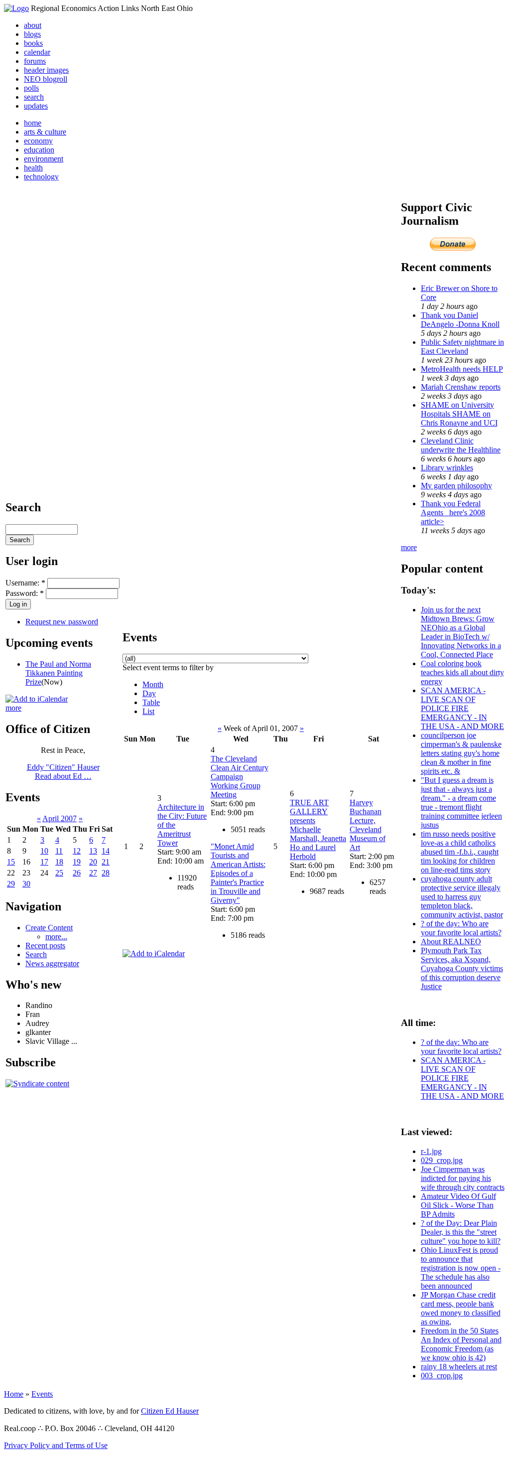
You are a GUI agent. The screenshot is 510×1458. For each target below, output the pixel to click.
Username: (25, 583)
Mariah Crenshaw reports (461, 387)
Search (36, 954)
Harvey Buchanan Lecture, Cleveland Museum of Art (367, 825)
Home (13, 1394)
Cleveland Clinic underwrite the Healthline (461, 445)
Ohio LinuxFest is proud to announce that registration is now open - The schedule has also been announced (461, 1268)
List (148, 711)
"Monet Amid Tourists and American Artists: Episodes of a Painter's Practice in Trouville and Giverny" (238, 873)
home (32, 123)
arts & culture (45, 132)
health (33, 167)
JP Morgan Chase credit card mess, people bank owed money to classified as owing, (461, 1308)
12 (77, 851)
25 (59, 873)
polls (31, 88)
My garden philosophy (456, 485)
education (39, 150)
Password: (24, 593)
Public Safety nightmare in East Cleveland (462, 346)
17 (44, 862)
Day (149, 693)
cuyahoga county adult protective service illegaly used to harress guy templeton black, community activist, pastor (462, 897)
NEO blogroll (45, 79)
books (33, 43)
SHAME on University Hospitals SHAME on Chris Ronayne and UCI (459, 414)
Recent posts (45, 945)
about (32, 25)
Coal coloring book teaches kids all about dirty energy (462, 672)
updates (36, 106)
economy (38, 141)
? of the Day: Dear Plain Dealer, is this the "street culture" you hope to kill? (461, 1232)
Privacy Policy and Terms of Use (56, 1445)
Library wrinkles (447, 467)
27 (93, 873)
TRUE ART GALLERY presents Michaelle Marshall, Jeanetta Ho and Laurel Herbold (318, 829)
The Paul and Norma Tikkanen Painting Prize (58, 673)
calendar (37, 52)
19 (77, 862)
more (13, 708)
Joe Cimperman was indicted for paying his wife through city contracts (463, 1178)
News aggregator (52, 963)
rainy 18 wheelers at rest (459, 1366)
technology (41, 176)
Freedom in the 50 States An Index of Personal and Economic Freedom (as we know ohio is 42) (461, 1344)
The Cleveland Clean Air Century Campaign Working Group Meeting (239, 776)
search (34, 97)
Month (152, 684)
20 (93, 862)
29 (11, 883)
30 (26, 883)
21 (106, 862)
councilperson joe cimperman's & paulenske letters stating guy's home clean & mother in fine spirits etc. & (461, 753)
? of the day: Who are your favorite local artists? (461, 928)
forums (35, 61)
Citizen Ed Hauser (170, 1411)
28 (106, 873)
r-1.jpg (431, 1151)
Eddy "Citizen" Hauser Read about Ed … (63, 771)
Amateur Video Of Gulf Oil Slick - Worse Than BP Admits (458, 1205)
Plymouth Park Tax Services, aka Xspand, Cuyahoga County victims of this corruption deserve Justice (462, 968)
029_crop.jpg (442, 1160)
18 (59, 862)
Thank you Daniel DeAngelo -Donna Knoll (460, 319)
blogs (32, 34)
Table (151, 702)
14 (106, 851)
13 (93, 851)
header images (46, 70)
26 (77, 873)
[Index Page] (16, 8)
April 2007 (59, 818)
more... (56, 936)
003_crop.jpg (442, 1375)
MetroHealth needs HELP (462, 369)
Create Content (49, 927)
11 (59, 851)
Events (42, 1394)
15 (11, 862)
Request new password (61, 621)
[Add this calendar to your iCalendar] (36, 699)
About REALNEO (451, 941)
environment (43, 158)
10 (44, 851)
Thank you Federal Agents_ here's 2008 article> (453, 512)
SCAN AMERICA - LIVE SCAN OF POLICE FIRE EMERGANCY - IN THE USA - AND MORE (462, 708)
